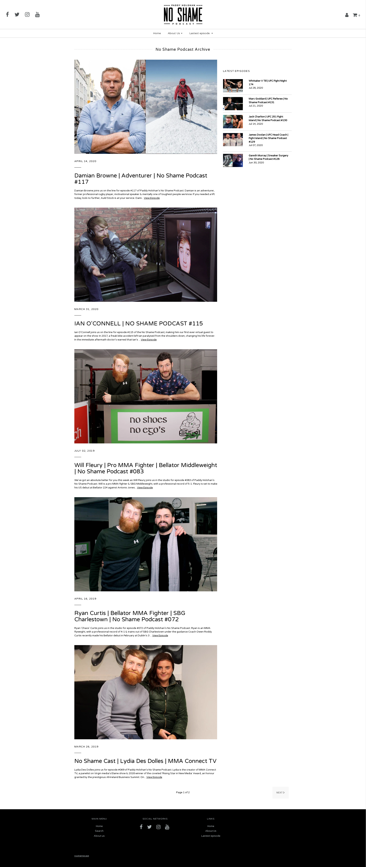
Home (157, 33)
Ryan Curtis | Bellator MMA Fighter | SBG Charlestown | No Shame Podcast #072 (129, 616)
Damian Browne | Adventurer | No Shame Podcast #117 (140, 178)
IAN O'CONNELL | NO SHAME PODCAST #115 (138, 323)
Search (99, 830)
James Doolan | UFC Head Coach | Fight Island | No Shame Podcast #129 (268, 138)
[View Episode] (145, 106)
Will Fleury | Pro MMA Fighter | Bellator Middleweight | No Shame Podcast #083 (145, 468)
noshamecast (81, 855)
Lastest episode (210, 835)
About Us (210, 830)
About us (99, 835)
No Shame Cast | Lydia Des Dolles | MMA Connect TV (145, 761)
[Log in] (346, 15)
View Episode (152, 198)
